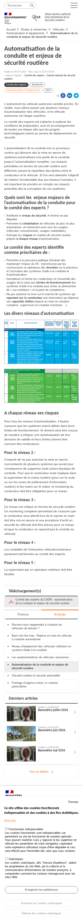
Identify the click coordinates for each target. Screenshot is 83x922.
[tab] (23, 614)
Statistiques (16, 859)
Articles (60, 614)
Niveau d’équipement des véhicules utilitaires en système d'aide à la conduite (41, 648)
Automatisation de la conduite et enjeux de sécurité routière (41, 35)
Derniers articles (23, 698)
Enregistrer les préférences (41, 889)
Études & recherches (34, 29)
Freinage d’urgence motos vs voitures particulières (35, 684)
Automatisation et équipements (25, 33)
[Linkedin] (69, 95)
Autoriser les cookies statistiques (41, 903)
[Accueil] (15, 16)
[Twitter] (76, 95)
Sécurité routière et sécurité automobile (36, 675)
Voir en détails (39, 771)
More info (10, 820)
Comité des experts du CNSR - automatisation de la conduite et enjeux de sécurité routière (44, 601)
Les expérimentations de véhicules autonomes (40, 657)
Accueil (11, 29)
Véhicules (59, 29)
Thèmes (23, 614)
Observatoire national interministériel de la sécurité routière (58, 17)
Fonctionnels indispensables (26, 829)
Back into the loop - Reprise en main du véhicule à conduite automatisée (42, 637)
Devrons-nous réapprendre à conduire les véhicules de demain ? (37, 626)
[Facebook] (63, 95)
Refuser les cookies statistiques (41, 913)
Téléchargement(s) (25, 591)
